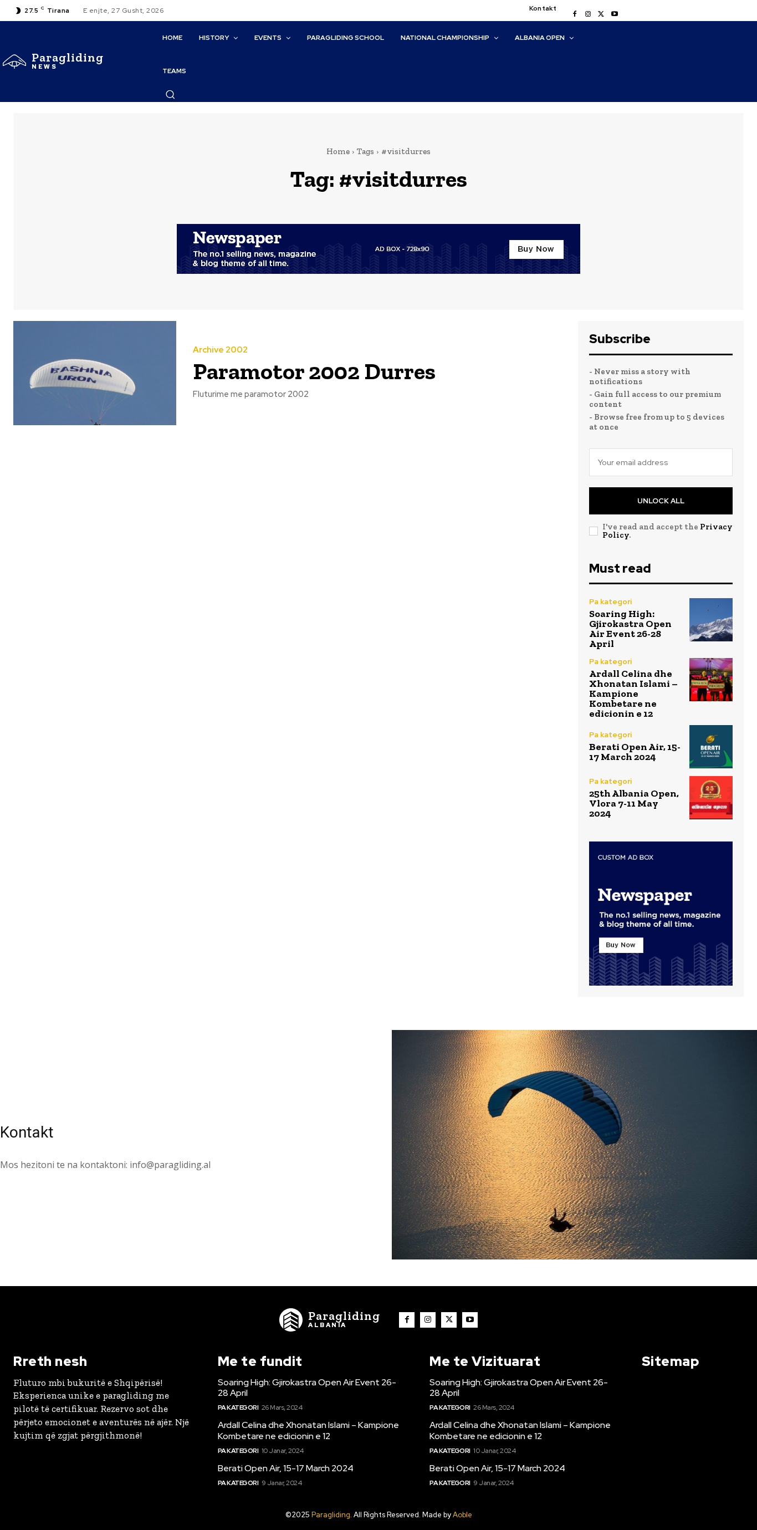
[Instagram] (588, 14)
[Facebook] (574, 14)
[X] (601, 14)
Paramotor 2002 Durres (314, 371)
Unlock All (660, 501)
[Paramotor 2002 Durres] (94, 373)
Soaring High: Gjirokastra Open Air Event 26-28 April (630, 629)
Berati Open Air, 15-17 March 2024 (635, 752)
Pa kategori (610, 601)
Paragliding (330, 1514)
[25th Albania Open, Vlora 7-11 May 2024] (711, 797)
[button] (170, 94)
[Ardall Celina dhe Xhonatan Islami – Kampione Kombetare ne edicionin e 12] (711, 679)
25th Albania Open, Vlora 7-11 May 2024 (634, 803)
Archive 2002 (220, 350)
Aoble (462, 1514)
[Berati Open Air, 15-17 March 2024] (711, 746)
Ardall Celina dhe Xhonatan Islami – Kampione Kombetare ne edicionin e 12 (633, 693)
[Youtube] (614, 14)
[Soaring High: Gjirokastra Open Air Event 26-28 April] (711, 619)
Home (338, 151)
